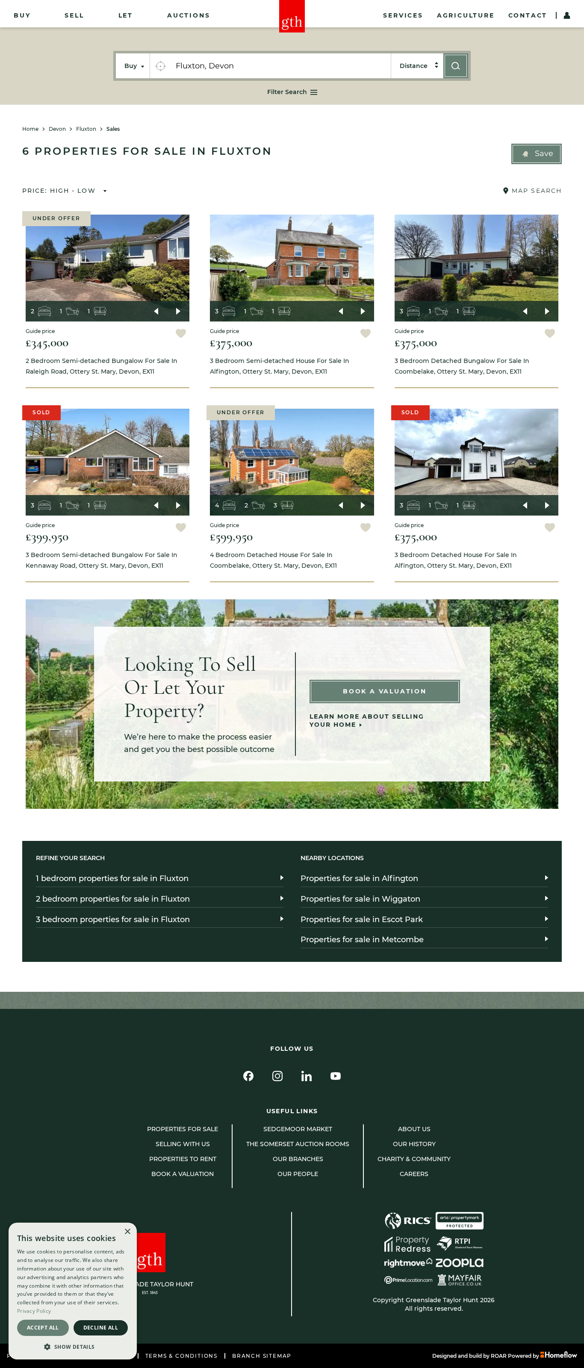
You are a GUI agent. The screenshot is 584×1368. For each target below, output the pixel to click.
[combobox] (281, 65)
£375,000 (231, 342)
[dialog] (73, 1291)
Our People (297, 1174)
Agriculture (466, 15)
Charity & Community (414, 1159)
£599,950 (231, 536)
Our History (414, 1144)
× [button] (127, 1232)
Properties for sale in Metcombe (362, 939)
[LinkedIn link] (306, 1076)
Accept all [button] (43, 1327)
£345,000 (47, 342)
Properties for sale (182, 1129)
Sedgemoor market (297, 1129)
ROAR (499, 1356)
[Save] (181, 334)
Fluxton (86, 129)
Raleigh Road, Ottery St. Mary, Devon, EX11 (101, 366)
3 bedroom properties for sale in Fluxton (113, 919)
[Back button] (156, 311)
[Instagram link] (277, 1076)
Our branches (298, 1159)
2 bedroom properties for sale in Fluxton (113, 899)
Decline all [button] (100, 1327)
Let (125, 15)
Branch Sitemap (262, 1356)
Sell (74, 15)
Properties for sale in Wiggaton (360, 899)
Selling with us (183, 1144)
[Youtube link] (335, 1076)
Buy (22, 15)
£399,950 (47, 536)
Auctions (188, 15)
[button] (536, 154)
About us (414, 1129)
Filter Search (287, 92)
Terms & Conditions (181, 1356)
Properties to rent (182, 1159)
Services (403, 15)
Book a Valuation (385, 691)
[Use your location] (160, 65)
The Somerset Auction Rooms (297, 1144)
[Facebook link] (248, 1076)
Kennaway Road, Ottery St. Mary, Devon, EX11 (101, 560)
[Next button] (178, 311)
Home (30, 129)
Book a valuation (182, 1174)
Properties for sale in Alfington (359, 878)
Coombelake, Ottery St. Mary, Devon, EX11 (462, 366)
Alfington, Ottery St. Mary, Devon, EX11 (279, 366)
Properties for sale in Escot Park (362, 919)
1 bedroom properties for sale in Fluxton (112, 878)
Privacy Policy (34, 1311)
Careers (414, 1174)
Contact (528, 15)
